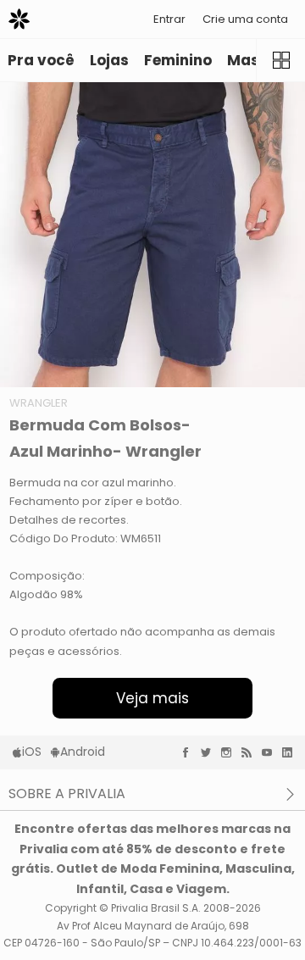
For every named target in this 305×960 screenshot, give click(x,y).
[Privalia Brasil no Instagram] (230, 752)
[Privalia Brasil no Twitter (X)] (210, 752)
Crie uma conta (245, 19)
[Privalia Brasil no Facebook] (190, 752)
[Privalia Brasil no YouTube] (271, 752)
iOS (32, 751)
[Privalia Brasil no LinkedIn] (291, 752)
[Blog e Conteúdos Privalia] (251, 752)
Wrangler (38, 403)
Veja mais (152, 698)
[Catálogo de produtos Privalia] (280, 60)
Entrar (169, 19)
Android (82, 751)
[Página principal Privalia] (19, 19)
